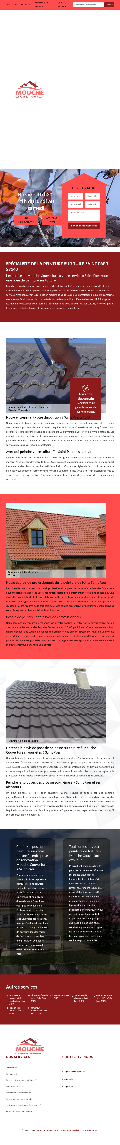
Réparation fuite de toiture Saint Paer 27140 (39, 998)
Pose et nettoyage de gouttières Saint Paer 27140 (104, 998)
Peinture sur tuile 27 (85, 79)
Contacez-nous (51, 220)
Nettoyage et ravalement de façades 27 (94, 139)
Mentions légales (70, 1130)
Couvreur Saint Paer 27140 (61, 996)
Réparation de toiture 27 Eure (90, 159)
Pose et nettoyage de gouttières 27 (92, 59)
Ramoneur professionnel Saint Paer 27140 (39, 1011)
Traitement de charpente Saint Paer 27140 (81, 998)
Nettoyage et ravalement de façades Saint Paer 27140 (17, 999)
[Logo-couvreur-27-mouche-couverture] (29, 89)
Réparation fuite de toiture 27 (90, 119)
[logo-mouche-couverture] (29, 1046)
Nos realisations (26, 220)
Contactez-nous (90, 1130)
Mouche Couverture (47, 1130)
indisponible (12, 5)
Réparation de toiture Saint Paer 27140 (16, 1011)
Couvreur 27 (82, 19)
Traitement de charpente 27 (89, 99)
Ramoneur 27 (82, 39)
